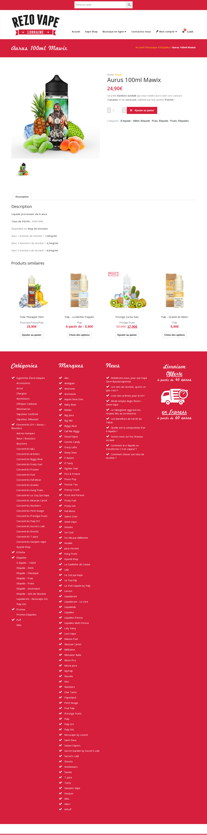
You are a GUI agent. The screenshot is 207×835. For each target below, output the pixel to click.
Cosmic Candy (72, 441)
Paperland (70, 697)
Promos (20, 609)
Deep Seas (70, 452)
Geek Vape (70, 521)
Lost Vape (70, 633)
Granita (68, 527)
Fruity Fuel (70, 500)
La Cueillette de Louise (77, 564)
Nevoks (68, 676)
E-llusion (69, 457)
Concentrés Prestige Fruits (31, 515)
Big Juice (69, 415)
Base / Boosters (25, 438)
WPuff (67, 809)
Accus (19, 388)
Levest (68, 591)
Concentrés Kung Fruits (29, 490)
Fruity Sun (70, 505)
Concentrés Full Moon (28, 479)
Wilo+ (67, 804)
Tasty (67, 782)
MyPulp (68, 670)
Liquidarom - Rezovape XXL (32, 598)
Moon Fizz (70, 660)
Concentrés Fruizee (27, 469)
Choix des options (79, 334)
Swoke (68, 772)
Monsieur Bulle (72, 654)
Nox (66, 681)
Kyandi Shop (23, 546)
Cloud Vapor (71, 436)
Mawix (118, 74)
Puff (18, 619)
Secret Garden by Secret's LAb (81, 750)
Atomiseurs (23, 398)
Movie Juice (70, 665)
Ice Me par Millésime (76, 537)
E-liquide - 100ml (130, 120)
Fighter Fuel (71, 468)
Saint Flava (70, 740)
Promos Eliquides (26, 614)
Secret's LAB (71, 756)
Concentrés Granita (27, 485)
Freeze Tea (71, 484)
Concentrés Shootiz (27, 531)
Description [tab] (22, 196)
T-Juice (68, 777)
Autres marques (25, 433)
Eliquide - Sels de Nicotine (31, 593)
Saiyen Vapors (72, 745)
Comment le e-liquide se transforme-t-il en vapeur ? (122, 447)
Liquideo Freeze (73, 617)
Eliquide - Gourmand (28, 588)
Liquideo (69, 612)
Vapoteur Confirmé (27, 414)
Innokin (68, 543)
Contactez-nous (141, 31)
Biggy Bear (70, 425)
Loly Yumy (70, 628)
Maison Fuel (71, 638)
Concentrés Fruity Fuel (29, 464)
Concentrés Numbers (28, 505)
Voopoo (68, 793)
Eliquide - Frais (149, 120)
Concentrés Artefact (28, 454)
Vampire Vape (72, 788)
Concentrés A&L (25, 448)
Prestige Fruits (127, 322)
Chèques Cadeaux (26, 403)
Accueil (76, 31)
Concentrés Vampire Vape (31, 541)
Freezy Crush (72, 489)
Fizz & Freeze (72, 473)
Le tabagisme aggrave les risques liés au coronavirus (123, 411)
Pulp (41, 322)
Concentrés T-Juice (27, 536)
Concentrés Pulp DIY (28, 521)
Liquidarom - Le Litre (76, 601)
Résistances (23, 408)
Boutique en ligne (113, 31)
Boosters (21, 443)
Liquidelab (70, 607)
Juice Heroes (71, 548)
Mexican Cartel (72, 644)
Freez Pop (70, 479)
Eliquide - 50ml (24, 567)
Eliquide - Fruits (168, 120)
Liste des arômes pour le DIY (128, 395)
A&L (66, 377)
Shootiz (68, 761)
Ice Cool (69, 532)
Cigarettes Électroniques (30, 377)
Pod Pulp (69, 708)
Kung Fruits (70, 553)
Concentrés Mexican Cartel (31, 500)
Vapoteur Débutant (27, 419)
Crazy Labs (70, 447)
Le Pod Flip (70, 580)
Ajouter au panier (144, 110)
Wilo (18, 625)
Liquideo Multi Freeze (76, 623)
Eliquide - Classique (27, 573)
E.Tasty (68, 463)
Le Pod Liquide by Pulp (77, 585)
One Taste (70, 692)
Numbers (69, 686)
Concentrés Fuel (25, 474)
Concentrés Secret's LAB (30, 526)
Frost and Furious (29, 322)
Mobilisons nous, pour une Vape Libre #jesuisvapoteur (126, 379)
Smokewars (71, 766)
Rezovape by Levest (76, 734)
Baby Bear (70, 404)
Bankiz (68, 409)
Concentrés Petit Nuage (30, 510)
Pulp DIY (69, 724)
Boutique (151, 47)
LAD (66, 569)
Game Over (71, 516)
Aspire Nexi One (73, 399)
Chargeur (21, 393)
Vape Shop (91, 31)
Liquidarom (70, 596)
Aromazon (70, 393)
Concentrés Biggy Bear (29, 459)
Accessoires (23, 383)
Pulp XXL (21, 604)
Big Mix (68, 420)
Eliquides (164, 47)
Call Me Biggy (72, 431)
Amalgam (69, 383)
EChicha (20, 552)
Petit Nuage (71, 702)
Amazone (69, 388)
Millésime (69, 649)
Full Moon (69, 511)
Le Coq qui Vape (73, 575)
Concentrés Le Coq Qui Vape (32, 495)
